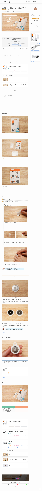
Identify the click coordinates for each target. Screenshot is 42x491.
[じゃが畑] (7, 2)
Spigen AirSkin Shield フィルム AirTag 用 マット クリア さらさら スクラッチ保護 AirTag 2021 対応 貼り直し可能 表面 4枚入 (18, 66)
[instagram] (34, 20)
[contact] (37, 20)
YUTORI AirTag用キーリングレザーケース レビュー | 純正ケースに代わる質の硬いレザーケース (18, 465)
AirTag (3, 9)
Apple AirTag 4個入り (11, 441)
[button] (4, 484)
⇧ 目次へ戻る (3, 188)
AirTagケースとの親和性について (8, 95)
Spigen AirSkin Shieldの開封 (34, 25)
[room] (35, 20)
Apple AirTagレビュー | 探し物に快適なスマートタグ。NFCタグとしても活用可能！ (18, 79)
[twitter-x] (33, 20)
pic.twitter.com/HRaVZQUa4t (15, 44)
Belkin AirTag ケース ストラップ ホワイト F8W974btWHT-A (16, 368)
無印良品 (5, 9)
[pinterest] (36, 20)
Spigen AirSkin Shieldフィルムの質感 (9, 94)
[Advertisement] (15, 104)
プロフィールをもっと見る (35, 18)
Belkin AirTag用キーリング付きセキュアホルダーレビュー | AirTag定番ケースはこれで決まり (18, 85)
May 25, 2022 (20, 45)
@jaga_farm (11, 33)
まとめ (5, 96)
